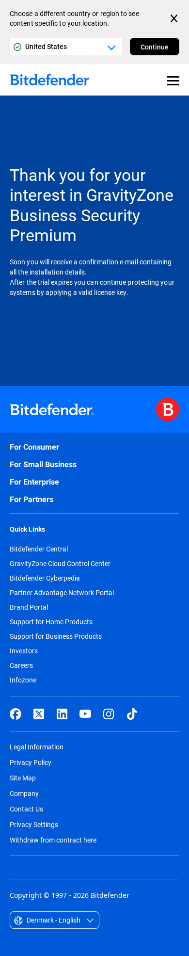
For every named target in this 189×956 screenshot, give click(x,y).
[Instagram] (108, 714)
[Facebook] (15, 714)
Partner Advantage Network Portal (62, 592)
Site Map (23, 777)
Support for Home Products (51, 621)
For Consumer (34, 447)
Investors (24, 651)
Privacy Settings (34, 824)
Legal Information (36, 746)
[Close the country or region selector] (175, 18)
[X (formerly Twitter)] (39, 714)
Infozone (23, 680)
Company (24, 793)
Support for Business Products (56, 636)
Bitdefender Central (39, 549)
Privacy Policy (30, 762)
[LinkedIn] (62, 714)
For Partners (31, 499)
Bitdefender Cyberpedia (45, 578)
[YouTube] (85, 714)
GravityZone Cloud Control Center (60, 563)
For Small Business (43, 464)
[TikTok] (132, 714)
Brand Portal (29, 607)
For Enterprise (34, 481)
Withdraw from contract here (53, 839)
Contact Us (26, 808)
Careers (21, 665)
